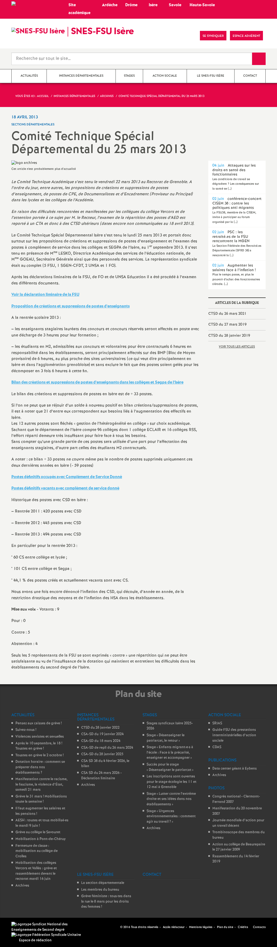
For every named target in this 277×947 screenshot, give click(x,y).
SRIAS (217, 723)
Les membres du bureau (100, 889)
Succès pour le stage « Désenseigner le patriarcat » (170, 767)
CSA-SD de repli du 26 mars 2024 (107, 747)
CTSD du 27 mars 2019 (227, 324)
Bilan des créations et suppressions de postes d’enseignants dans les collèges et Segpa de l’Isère (97, 382)
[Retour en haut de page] (20, 926)
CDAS (216, 747)
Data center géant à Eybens (234, 768)
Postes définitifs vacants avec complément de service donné (65, 488)
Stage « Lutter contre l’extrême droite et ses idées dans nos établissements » (171, 799)
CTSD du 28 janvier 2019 (229, 335)
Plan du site (225, 927)
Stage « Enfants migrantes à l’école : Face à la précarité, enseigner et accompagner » (170, 752)
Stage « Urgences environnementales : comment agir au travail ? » (171, 816)
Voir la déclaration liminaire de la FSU (45, 295)
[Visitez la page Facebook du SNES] (116, 927)
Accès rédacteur (173, 927)
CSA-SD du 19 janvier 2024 (102, 734)
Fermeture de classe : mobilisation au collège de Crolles (36, 851)
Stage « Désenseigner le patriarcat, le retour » (165, 738)
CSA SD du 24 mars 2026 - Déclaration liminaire (101, 775)
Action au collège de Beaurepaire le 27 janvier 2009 (238, 847)
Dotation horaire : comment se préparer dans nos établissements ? (40, 767)
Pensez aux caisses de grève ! (38, 723)
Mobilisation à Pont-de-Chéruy (40, 839)
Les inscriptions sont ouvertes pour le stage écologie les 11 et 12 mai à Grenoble (171, 782)
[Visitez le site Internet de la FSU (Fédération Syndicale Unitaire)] (46, 935)
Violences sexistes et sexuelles (39, 736)
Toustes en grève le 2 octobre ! (39, 755)
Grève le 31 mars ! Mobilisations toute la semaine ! (41, 799)
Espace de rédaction (35, 940)
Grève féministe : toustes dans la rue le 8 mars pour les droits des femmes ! (106, 901)
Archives (22, 885)
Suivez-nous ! (25, 729)
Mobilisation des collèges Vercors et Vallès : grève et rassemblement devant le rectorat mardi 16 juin (36, 870)
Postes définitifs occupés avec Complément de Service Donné (66, 477)
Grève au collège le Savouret (37, 832)
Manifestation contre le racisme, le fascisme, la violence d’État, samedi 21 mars (41, 784)
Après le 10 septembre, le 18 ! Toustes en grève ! (38, 746)
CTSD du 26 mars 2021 (227, 313)
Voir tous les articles (237, 347)
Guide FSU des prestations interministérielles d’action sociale (234, 735)
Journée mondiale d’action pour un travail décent (238, 823)
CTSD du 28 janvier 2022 (100, 727)
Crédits (243, 927)
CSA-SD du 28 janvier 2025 (102, 754)
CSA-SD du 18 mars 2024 (100, 741)
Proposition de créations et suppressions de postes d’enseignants (70, 306)
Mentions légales (200, 927)
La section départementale (102, 883)
